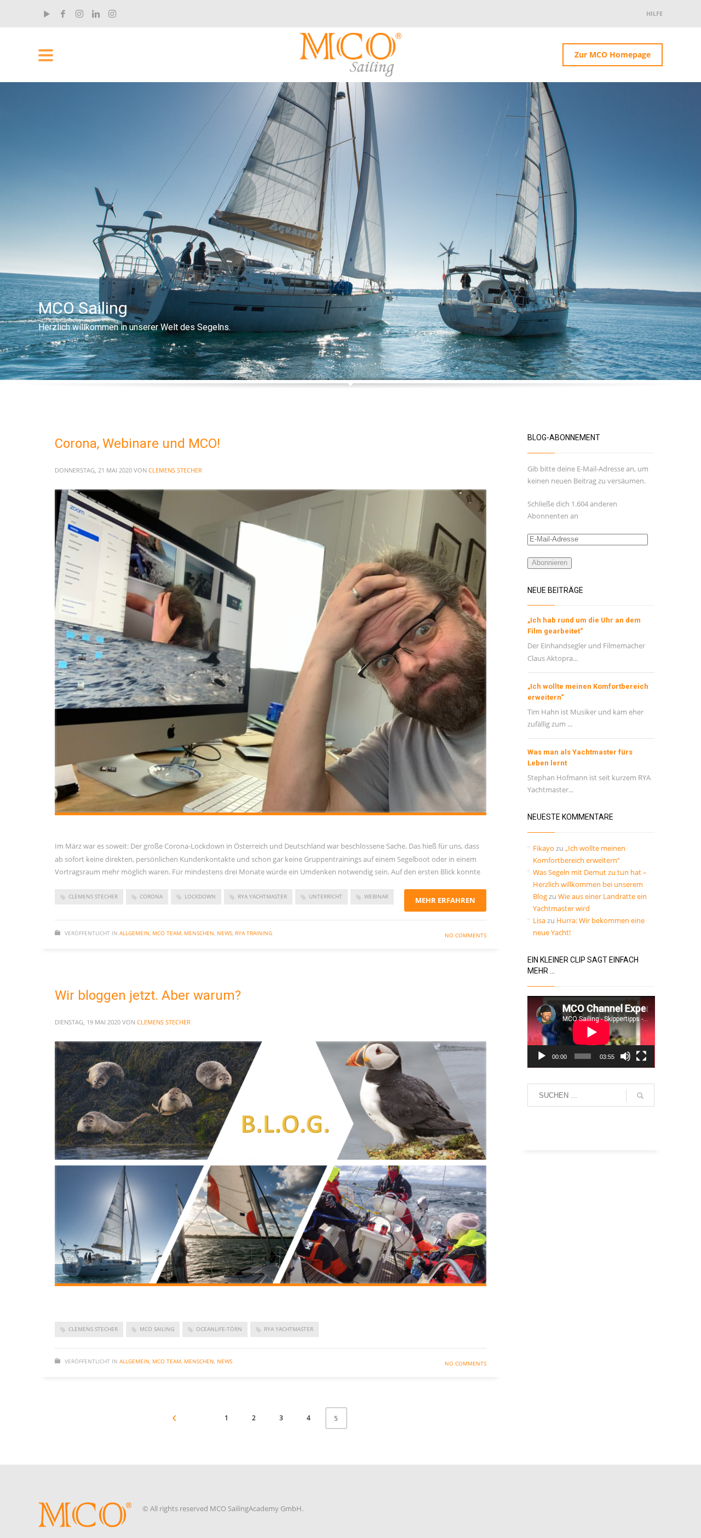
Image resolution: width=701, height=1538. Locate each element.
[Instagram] (79, 13)
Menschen (199, 933)
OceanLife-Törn (219, 1329)
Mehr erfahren (445, 900)
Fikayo (543, 848)
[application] (591, 1032)
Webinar (376, 896)
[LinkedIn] (96, 13)
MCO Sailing (157, 1329)
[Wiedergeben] (541, 1056)
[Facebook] (63, 13)
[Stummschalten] (625, 1056)
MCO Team (166, 933)
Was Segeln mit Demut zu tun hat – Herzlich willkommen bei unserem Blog (590, 884)
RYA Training (253, 933)
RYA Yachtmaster (262, 896)
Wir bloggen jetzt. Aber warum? (148, 995)
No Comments (465, 935)
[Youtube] (46, 13)
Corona (151, 896)
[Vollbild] (641, 1056)
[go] (640, 1095)
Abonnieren (549, 562)
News (224, 933)
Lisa (539, 920)
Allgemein (134, 933)
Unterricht (325, 896)
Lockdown (200, 896)
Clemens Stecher (175, 470)
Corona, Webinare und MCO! (137, 443)
